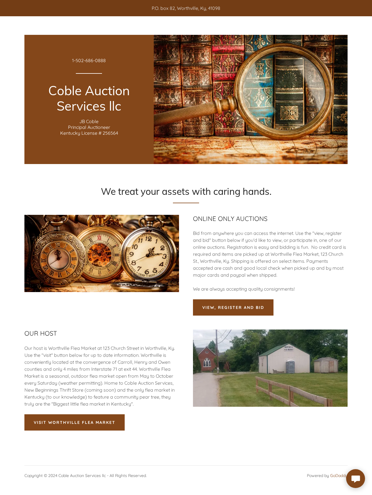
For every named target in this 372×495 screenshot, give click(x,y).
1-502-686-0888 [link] (89, 60)
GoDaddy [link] (339, 475)
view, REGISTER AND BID (233, 307)
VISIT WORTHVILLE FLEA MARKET (74, 422)
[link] (89, 109)
